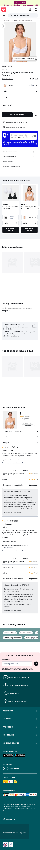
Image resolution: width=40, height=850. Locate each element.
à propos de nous (8, 727)
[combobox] (20, 432)
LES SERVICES (7, 719)
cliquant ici (29, 669)
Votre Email (6, 660)
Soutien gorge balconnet (12, 638)
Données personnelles (12, 806)
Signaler (26, 470)
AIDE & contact (8, 711)
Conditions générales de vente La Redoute (14, 804)
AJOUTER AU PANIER (17, 115)
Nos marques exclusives (11, 743)
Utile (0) (14, 470)
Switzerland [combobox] (9, 819)
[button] (35, 9)
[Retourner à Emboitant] (4, 26)
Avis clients (32, 804)
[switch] (23, 136)
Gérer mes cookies (25, 806)
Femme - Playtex (10, 633)
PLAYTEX (4, 70)
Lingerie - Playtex (26, 633)
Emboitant (7, 20)
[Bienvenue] (30, 9)
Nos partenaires (8, 735)
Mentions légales (7, 809)
